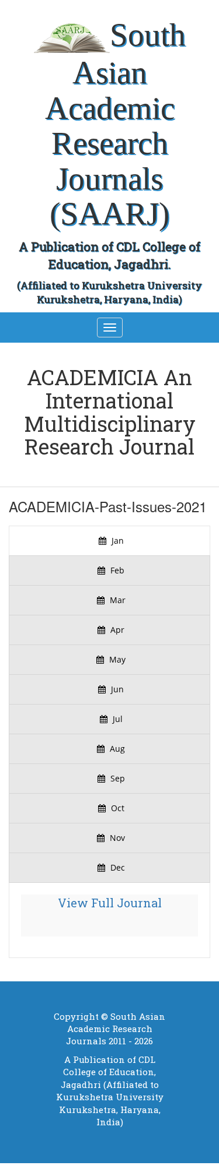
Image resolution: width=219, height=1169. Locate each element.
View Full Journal (110, 902)
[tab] (109, 541)
